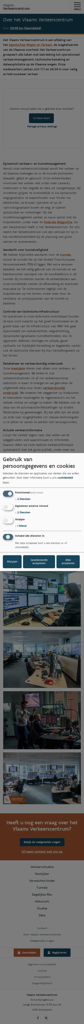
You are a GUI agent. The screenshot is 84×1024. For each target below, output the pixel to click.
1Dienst (21, 526)
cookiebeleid (65, 478)
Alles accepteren (68, 561)
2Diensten (22, 499)
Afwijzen (12, 561)
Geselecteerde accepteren (39, 561)
